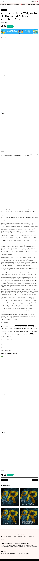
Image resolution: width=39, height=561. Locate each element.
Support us (10, 26)
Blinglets (33, 328)
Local (5, 536)
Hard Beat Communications (21, 325)
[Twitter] (19, 93)
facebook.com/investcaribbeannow (9, 319)
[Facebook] (19, 55)
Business (20, 536)
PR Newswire (12, 328)
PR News (4, 9)
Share (2, 151)
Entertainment (31, 536)
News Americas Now (8, 334)
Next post (34, 479)
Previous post (5, 479)
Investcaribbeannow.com (24, 314)
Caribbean (15, 536)
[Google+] (19, 130)
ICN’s (10, 314)
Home (2, 536)
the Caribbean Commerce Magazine (22, 328)
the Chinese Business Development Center (19, 331)
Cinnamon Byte (35, 559)
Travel (9, 536)
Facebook (22, 317)
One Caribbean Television (16, 326)
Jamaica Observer (18, 334)
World (25, 536)
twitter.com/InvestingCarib (20, 316)
